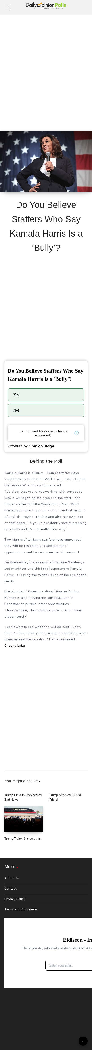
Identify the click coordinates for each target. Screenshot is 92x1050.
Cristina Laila (14, 646)
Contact (10, 888)
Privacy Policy (14, 899)
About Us (11, 878)
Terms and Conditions (21, 909)
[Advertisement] (46, 68)
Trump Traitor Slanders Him (23, 838)
